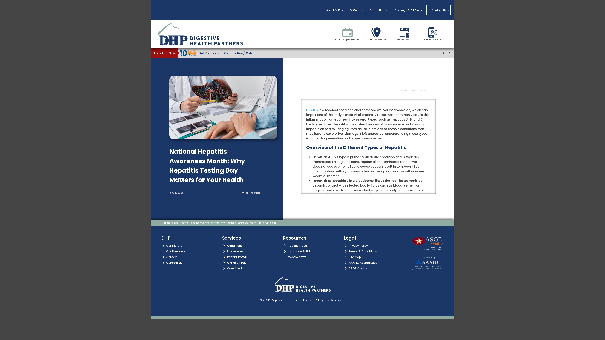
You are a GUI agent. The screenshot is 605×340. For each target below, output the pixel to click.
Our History (174, 246)
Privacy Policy (358, 246)
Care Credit (235, 268)
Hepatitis (312, 110)
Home (166, 222)
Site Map (355, 257)
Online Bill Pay (236, 263)
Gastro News (297, 257)
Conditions (234, 246)
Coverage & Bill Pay (406, 10)
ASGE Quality (358, 268)
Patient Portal (237, 257)
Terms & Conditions (363, 251)
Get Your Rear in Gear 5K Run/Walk (225, 53)
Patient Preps (297, 246)
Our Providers (175, 251)
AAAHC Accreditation (364, 263)
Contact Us (174, 263)
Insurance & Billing (300, 251)
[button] (443, 53)
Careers (172, 257)
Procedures (235, 251)
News (175, 222)
